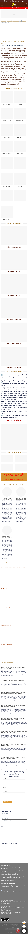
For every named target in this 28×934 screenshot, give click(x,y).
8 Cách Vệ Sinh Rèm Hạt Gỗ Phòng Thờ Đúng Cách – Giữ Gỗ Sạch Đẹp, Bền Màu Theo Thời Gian (14, 693)
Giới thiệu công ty (5, 813)
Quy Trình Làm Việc (6, 818)
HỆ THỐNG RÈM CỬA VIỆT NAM (14, 1)
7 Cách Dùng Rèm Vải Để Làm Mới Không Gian (12, 680)
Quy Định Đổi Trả (5, 815)
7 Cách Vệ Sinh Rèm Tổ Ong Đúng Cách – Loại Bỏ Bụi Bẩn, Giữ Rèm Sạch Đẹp (13, 758)
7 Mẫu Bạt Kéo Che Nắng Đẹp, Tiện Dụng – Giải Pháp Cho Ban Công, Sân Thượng (14, 732)
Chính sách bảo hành (6, 823)
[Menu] (2, 5)
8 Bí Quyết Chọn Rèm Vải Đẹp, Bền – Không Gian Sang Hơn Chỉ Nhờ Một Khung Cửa (13, 719)
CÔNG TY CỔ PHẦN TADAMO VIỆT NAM (12, 45)
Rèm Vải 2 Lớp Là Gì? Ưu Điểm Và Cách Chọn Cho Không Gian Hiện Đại (13, 745)
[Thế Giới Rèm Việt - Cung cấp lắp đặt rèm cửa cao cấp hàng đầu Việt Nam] (14, 4)
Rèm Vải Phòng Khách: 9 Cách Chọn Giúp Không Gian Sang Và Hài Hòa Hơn (13, 668)
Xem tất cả (24, 563)
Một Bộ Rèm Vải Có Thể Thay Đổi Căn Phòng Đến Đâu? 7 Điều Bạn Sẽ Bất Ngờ (13, 706)
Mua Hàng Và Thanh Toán (7, 820)
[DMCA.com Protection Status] (5, 919)
